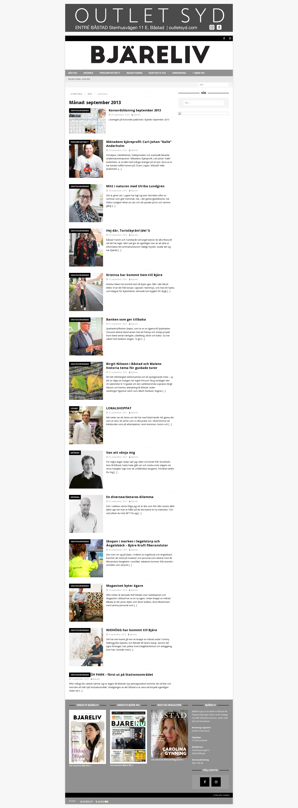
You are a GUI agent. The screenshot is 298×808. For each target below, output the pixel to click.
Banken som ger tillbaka (126, 319)
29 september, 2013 (118, 150)
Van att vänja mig (120, 452)
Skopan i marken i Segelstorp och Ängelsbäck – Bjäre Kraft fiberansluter (137, 543)
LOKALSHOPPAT (118, 408)
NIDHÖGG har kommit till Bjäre (131, 630)
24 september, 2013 (118, 549)
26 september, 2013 (118, 190)
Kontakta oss (157, 72)
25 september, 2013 (118, 279)
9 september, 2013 (117, 634)
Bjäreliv (137, 114)
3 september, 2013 (80, 679)
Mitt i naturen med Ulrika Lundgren (135, 186)
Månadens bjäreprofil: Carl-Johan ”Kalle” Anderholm (139, 144)
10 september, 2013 (118, 590)
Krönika (88, 72)
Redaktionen (134, 72)
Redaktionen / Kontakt (79, 79)
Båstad (72, 72)
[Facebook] (224, 38)
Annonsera (179, 72)
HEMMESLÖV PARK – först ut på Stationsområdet (114, 674)
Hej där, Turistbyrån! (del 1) (128, 230)
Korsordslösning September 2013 (135, 110)
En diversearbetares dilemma (130, 497)
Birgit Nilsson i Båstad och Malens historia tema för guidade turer (133, 366)
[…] (120, 168)
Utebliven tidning (221, 795)
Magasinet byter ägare (124, 586)
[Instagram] (230, 38)
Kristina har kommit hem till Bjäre (134, 275)
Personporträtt (110, 72)
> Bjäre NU (198, 72)
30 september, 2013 (120, 114)
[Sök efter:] (213, 84)
